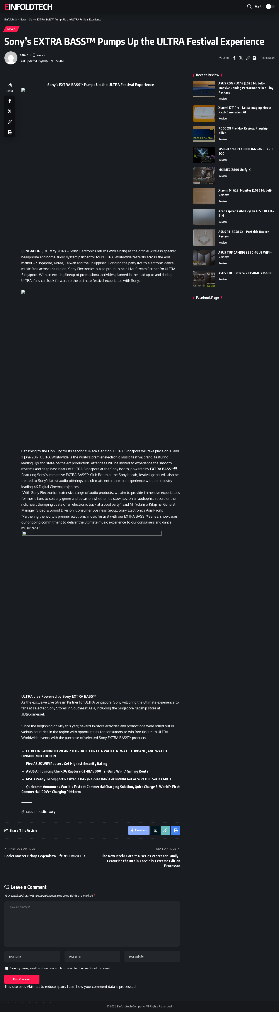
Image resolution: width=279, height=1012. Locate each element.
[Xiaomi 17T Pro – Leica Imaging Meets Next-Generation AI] (204, 113)
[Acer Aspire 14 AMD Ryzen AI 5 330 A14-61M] (204, 217)
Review (222, 98)
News (11, 29)
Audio (43, 812)
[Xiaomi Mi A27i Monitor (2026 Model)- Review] (204, 196)
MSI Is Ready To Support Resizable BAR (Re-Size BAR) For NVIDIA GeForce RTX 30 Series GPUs (98, 779)
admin (24, 55)
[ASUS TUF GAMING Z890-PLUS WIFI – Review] (204, 258)
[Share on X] (241, 57)
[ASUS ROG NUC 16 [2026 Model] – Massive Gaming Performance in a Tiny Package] (204, 89)
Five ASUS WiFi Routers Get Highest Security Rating (66, 763)
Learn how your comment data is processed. (101, 986)
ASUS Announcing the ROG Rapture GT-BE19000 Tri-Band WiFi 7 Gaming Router (88, 771)
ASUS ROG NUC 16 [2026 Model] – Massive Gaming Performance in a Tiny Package (245, 87)
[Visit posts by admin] (10, 57)
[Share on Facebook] (234, 57)
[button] (249, 6)
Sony (51, 812)
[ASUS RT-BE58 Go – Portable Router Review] (204, 237)
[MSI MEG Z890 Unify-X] (204, 175)
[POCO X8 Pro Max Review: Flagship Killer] (204, 134)
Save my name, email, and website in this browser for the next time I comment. (60, 968)
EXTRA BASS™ (162, 469)
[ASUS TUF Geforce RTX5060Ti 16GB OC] (204, 279)
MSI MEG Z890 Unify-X (234, 170)
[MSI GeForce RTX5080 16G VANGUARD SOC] (204, 155)
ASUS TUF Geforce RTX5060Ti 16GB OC (246, 273)
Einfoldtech (28, 6)
